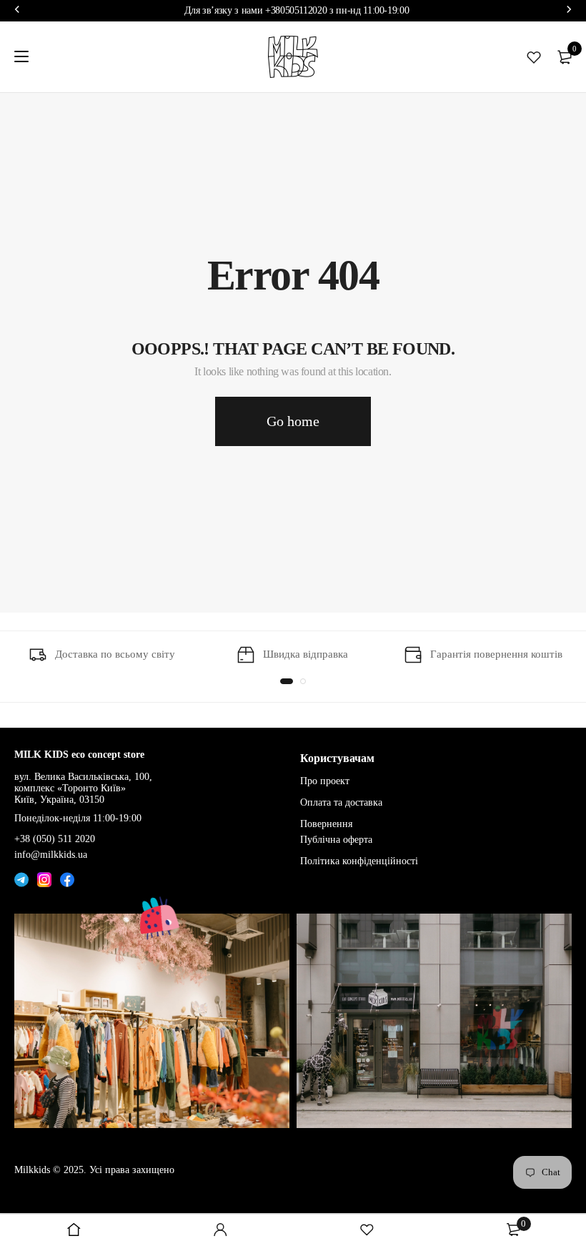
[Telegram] (21, 878)
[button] (287, 681)
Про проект (324, 781)
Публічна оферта (336, 839)
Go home (293, 421)
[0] (564, 57)
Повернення (326, 824)
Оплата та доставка (341, 802)
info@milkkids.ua (50, 854)
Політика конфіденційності (359, 860)
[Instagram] (44, 878)
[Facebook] (67, 878)
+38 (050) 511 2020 (54, 839)
